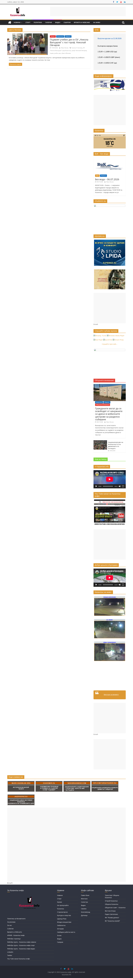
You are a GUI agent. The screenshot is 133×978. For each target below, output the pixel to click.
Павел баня (85, 895)
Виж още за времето (111, 695)
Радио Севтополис (111, 914)
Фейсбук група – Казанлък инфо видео (21, 949)
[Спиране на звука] (120, 486)
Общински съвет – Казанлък (115, 908)
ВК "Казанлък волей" (112, 921)
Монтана (84, 899)
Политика (38, 22)
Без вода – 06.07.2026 (107, 179)
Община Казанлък (111, 904)
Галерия (48, 22)
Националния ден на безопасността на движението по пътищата (115, 445)
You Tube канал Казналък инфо (18, 959)
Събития (67, 22)
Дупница (84, 915)
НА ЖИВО (96, 22)
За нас (9, 925)
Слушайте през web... (109, 344)
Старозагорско (62, 912)
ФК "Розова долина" (112, 918)
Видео (57, 22)
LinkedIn (10, 952)
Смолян (83, 909)
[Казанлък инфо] (9, 22)
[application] (110, 479)
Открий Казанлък (111, 901)
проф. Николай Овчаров (79, 50)
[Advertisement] (88, 11)
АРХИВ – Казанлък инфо (16, 935)
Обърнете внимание (102, 405)
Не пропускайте (63, 905)
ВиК (97, 175)
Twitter (9, 955)
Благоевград (85, 912)
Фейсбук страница (13, 939)
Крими (59, 902)
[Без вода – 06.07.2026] (110, 158)
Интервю (60, 929)
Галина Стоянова (76, 48)
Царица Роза (61, 919)
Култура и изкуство (64, 915)
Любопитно (61, 925)
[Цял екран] (123, 486)
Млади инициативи (64, 922)
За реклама (11, 922)
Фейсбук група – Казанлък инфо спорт (21, 945)
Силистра (84, 902)
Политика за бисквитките (16, 919)
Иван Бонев (65, 48)
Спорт (27, 22)
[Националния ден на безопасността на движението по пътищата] (100, 441)
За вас (59, 935)
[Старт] (96, 486)
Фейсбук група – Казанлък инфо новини (21, 942)
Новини (17, 22)
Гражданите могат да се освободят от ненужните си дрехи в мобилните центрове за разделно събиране (108, 414)
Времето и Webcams (82, 22)
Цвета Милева (66, 53)
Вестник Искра (110, 911)
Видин (83, 905)
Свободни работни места (66, 932)
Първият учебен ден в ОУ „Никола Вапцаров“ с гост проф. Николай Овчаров (69, 42)
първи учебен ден (55, 53)
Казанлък (60, 36)
